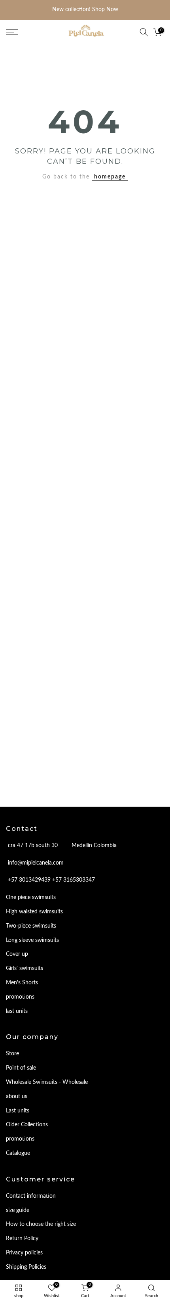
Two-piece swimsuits (31, 926)
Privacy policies (24, 1253)
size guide (17, 1210)
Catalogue (18, 1153)
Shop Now (105, 9)
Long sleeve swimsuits (32, 940)
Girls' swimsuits (24, 968)
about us (16, 1096)
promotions (20, 997)
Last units (17, 1111)
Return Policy (22, 1238)
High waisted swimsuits (34, 912)
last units (17, 1011)
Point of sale (21, 1068)
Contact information (31, 1196)
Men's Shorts (22, 983)
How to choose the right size (41, 1224)
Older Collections (27, 1125)
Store (12, 1054)
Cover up (17, 954)
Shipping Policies (26, 1267)
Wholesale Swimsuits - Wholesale (47, 1082)
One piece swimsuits (31, 897)
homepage (110, 177)
